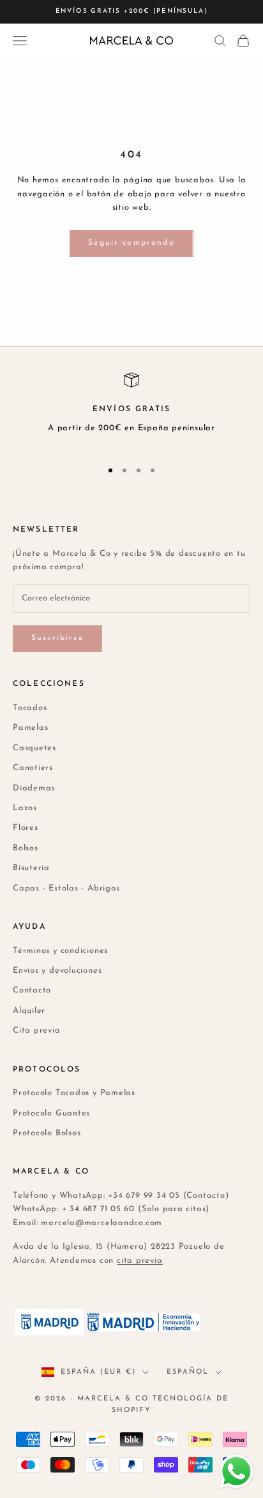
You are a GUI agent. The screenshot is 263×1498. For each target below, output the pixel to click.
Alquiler (29, 1011)
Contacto (32, 990)
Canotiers (33, 768)
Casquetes (34, 748)
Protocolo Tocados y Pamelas (74, 1093)
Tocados (30, 708)
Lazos (25, 808)
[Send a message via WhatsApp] (236, 1471)
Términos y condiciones (60, 951)
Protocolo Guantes (51, 1113)
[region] (131, 410)
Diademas (34, 788)
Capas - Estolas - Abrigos (66, 888)
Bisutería (31, 868)
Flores (25, 828)
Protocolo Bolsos (46, 1133)
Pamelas (30, 728)
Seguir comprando (131, 243)
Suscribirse (57, 638)
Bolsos (25, 848)
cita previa (140, 1260)
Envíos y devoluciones (57, 970)
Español (188, 1372)
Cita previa (37, 1030)
